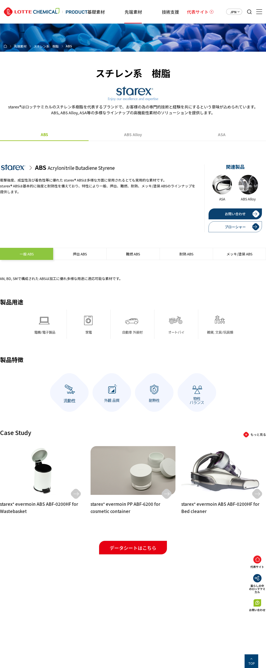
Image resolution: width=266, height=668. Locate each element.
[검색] (249, 12)
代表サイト (198, 12)
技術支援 (170, 12)
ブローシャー (235, 226)
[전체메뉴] (259, 11)
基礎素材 (96, 12)
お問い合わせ (235, 213)
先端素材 (133, 12)
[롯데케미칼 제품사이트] (46, 11)
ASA (221, 134)
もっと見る (258, 434)
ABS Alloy (133, 134)
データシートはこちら (133, 547)
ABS (44, 134)
